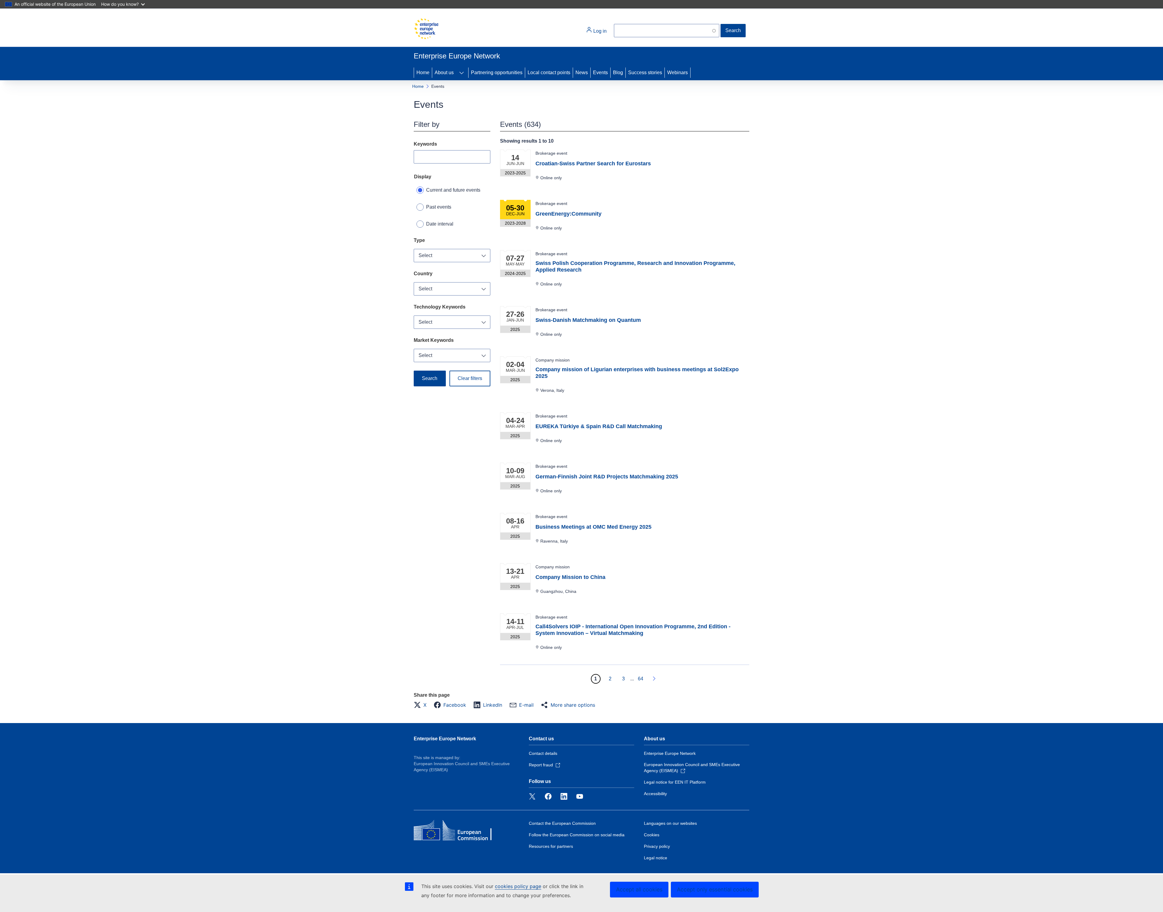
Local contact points (549, 72)
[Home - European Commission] (426, 28)
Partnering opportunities (496, 72)
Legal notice (655, 857)
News (581, 72)
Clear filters (470, 378)
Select (425, 255)
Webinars (677, 72)
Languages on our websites (670, 823)
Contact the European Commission (562, 823)
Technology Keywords (440, 306)
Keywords (425, 144)
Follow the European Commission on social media (577, 834)
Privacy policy (657, 846)
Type (419, 240)
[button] (422, 705)
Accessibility (655, 793)
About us (444, 72)
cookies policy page (518, 886)
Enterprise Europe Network (445, 738)
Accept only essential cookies (715, 889)
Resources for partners (551, 846)
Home (422, 72)
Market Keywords (434, 340)
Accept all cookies (639, 889)
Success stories (645, 72)
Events (600, 72)
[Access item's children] (461, 72)
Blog (618, 72)
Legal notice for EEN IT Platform (675, 782)
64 (640, 678)
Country (423, 273)
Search (733, 30)
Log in (599, 31)
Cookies (651, 834)
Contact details (543, 753)
